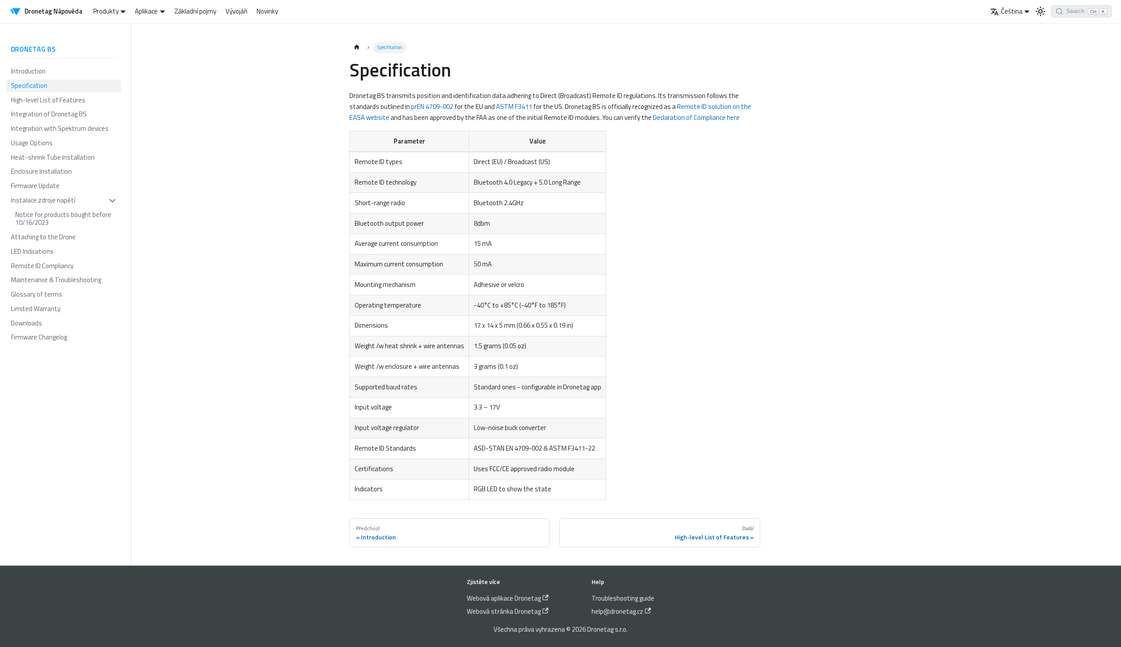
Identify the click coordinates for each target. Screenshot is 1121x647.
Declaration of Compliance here (696, 117)
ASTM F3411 (514, 106)
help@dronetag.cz (617, 611)
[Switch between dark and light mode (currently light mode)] (1040, 11)
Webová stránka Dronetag (504, 611)
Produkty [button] (106, 11)
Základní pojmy (195, 11)
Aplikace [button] (146, 11)
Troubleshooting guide (623, 598)
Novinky (267, 11)
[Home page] (356, 47)
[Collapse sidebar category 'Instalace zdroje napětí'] (112, 200)
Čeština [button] (1011, 11)
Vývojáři (236, 11)
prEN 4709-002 (432, 106)
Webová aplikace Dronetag (504, 598)
